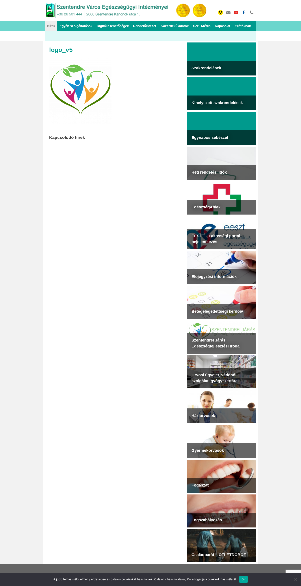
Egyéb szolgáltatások (75, 26)
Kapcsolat (222, 26)
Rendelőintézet (144, 26)
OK (244, 579)
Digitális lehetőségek (113, 26)
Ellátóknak (243, 26)
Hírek (51, 26)
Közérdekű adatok (175, 26)
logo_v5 (61, 49)
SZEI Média (201, 26)
